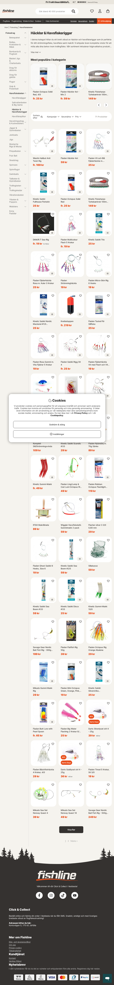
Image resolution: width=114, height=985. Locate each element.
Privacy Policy (81, 413)
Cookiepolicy (56, 415)
